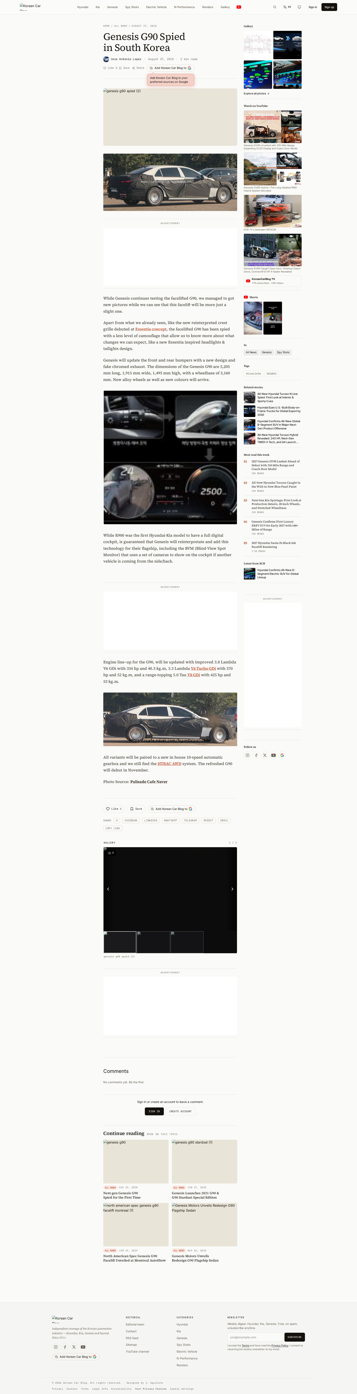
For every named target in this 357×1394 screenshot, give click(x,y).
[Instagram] (247, 755)
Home (106, 25)
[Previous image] (109, 889)
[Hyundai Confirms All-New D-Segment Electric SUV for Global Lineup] (258, 74)
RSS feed (132, 1338)
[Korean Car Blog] (33, 7)
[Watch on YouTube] (238, 7)
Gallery (225, 7)
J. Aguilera (154, 1382)
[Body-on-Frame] (287, 45)
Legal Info (100, 1388)
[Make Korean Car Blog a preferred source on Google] (282, 755)
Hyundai (82, 7)
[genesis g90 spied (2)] (201, 889)
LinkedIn (150, 820)
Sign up (329, 7)
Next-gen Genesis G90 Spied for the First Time (122, 1195)
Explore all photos (256, 93)
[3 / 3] (187, 942)
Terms (245, 1345)
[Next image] (231, 889)
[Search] (275, 7)
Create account (180, 1111)
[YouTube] (273, 755)
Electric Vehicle (156, 7)
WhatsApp (170, 820)
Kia (98, 7)
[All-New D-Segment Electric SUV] (287, 74)
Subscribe (295, 1337)
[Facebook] (256, 755)
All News (121, 25)
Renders (207, 7)
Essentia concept (151, 329)
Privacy (57, 1388)
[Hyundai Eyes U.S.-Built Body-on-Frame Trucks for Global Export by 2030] (258, 45)
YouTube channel (137, 1351)
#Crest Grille (253, 373)
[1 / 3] (120, 942)
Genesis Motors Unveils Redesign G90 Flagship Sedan (195, 1258)
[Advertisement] (170, 257)
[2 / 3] (153, 942)
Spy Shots (132, 7)
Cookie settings (182, 1388)
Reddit (208, 820)
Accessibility (121, 1388)
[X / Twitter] (265, 755)
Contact (131, 1331)
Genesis (112, 7)
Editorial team (135, 1324)
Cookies (72, 1388)
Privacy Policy (279, 1345)
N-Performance (184, 7)
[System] (299, 7)
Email (224, 820)
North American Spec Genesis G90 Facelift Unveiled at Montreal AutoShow (134, 1258)
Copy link (113, 828)
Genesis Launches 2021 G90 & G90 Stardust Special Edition (195, 1195)
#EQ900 (271, 373)
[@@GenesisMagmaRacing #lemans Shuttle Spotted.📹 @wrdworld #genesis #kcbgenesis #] (272, 318)
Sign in (313, 7)
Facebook (131, 820)
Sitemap (131, 1344)
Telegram (190, 820)
